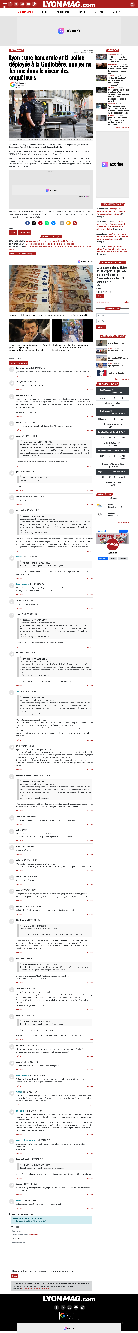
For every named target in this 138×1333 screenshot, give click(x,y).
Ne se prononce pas (104, 291)
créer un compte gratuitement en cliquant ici (36, 1288)
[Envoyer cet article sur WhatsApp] (47, 223)
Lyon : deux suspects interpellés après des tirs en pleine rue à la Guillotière (50, 243)
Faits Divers (99, 12)
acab (13, 232)
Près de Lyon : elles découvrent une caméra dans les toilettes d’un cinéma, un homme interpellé (111, 211)
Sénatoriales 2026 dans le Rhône (118, 359)
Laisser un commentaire (19, 363)
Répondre (20, 376)
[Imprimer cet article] (62, 223)
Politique (81, 12)
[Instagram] (22, 4)
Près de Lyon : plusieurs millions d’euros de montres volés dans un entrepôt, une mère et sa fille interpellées (111, 249)
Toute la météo (122, 522)
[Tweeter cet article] (34, 223)
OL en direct (111, 76)
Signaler (91, 376)
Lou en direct (112, 55)
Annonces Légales (63, 12)
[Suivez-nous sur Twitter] (63, 1309)
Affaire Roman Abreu (116, 343)
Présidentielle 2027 (115, 350)
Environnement (113, 64)
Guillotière (25, 232)
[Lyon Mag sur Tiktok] (82, 1309)
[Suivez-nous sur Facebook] (112, 545)
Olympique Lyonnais (115, 365)
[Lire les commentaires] (75, 223)
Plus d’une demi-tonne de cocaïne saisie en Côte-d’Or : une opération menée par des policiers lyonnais (118, 109)
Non (99, 288)
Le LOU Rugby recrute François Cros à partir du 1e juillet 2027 (117, 59)
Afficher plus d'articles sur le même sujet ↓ (22, 253)
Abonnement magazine (25, 12)
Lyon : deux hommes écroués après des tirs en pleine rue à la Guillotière (49, 241)
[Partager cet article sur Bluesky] (53, 223)
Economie (111, 115)
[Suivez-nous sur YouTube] (75, 1309)
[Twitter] (16, 4)
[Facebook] (9, 4)
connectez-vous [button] (33, 1234)
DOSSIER (110, 341)
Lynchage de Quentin (116, 373)
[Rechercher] (132, 5)
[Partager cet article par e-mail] (68, 223)
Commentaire (16, 1238)
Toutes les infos (121, 127)
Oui (99, 285)
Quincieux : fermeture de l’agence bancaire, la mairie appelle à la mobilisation (117, 121)
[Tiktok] (34, 4)
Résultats (126, 302)
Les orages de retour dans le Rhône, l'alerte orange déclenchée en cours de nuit (118, 69)
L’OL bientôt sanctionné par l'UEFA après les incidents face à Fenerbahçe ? (117, 81)
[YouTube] (28, 4)
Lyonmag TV (116, 12)
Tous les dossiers (121, 379)
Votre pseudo (15, 1226)
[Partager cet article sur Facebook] (27, 223)
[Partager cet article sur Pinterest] (40, 223)
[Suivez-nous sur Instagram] (69, 1309)
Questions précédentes (102, 302)
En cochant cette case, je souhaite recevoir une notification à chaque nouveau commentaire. (43, 1271)
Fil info (44, 12)
